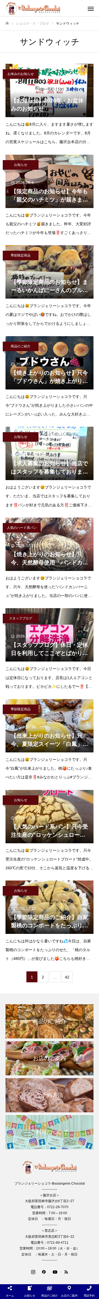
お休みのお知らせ (20, 74)
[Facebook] (44, 1271)
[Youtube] (55, 1271)
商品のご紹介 (21, 346)
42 (67, 977)
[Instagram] (33, 1271)
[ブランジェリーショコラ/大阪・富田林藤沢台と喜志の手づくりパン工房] (44, 8)
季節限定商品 (21, 255)
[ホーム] (7, 23)
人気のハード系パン (22, 528)
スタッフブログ (20, 618)
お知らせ (20, 165)
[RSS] (66, 1271)
